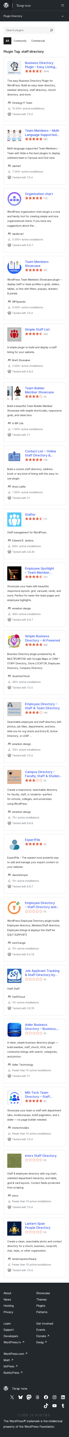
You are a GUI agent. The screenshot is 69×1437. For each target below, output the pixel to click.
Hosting (9, 1305)
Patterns (41, 1312)
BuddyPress (13, 1372)
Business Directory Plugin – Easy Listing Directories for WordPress (40, 65)
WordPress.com (16, 1354)
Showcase (43, 1293)
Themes (41, 1299)
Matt (8, 1360)
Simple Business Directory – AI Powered (42, 638)
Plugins (40, 1305)
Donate (43, 1336)
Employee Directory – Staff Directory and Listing (40, 905)
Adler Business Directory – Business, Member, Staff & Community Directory (41, 1027)
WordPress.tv (14, 1342)
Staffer (30, 514)
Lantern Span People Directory (37, 1225)
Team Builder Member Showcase (39, 390)
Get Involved (44, 1323)
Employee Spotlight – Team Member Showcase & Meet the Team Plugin (41, 571)
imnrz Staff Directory (41, 1156)
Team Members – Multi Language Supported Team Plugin (42, 133)
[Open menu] (63, 5)
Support (9, 1329)
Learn (7, 1323)
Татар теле (19, 1388)
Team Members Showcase (37, 264)
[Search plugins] (51, 30)
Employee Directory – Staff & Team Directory (42, 706)
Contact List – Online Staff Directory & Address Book (40, 453)
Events (40, 1329)
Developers (11, 1336)
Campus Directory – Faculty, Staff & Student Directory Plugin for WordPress (43, 774)
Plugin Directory (13, 16)
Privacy (8, 1312)
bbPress (11, 1366)
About (7, 1293)
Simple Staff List (37, 329)
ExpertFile (32, 840)
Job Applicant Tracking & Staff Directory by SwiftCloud (42, 973)
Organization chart (39, 194)
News (7, 1299)
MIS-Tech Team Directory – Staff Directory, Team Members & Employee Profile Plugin (41, 1095)
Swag (41, 1342)
